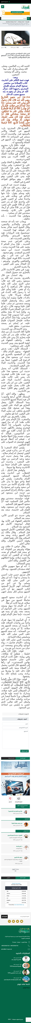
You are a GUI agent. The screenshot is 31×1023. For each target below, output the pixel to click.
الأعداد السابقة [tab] (11, 758)
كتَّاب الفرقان (26, 831)
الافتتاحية (27, 819)
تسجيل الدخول (4, 1)
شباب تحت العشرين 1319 (14, 973)
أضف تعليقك (24, 751)
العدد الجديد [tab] (22, 758)
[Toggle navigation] (2, 6)
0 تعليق (3, 47)
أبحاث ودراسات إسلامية (11, 21)
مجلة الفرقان (26, 987)
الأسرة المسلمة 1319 (15, 966)
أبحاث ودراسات (21, 21)
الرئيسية (27, 21)
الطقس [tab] (8, 877)
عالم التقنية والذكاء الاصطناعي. (12, 979)
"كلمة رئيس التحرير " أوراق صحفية (22, 806)
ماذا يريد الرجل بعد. (16, 959)
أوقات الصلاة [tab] (22, 877)
